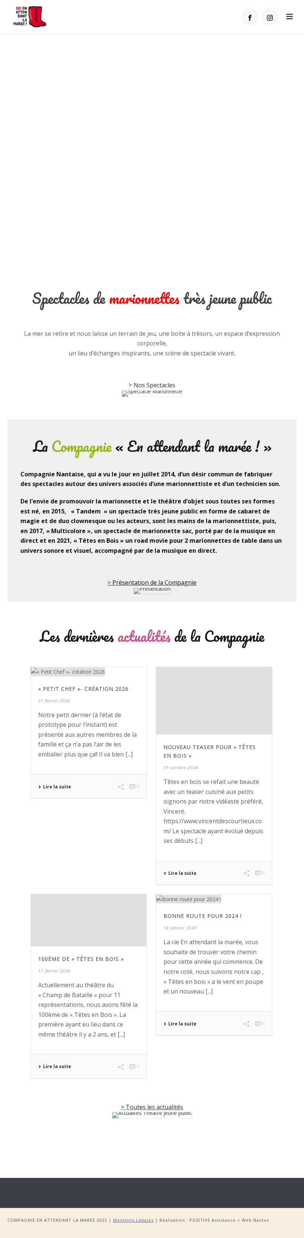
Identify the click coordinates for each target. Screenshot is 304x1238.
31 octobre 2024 (180, 767)
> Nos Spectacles (152, 385)
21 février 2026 (54, 700)
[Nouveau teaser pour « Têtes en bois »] (214, 701)
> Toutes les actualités (152, 1107)
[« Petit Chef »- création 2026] (88, 671)
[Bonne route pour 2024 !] (214, 898)
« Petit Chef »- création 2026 (83, 688)
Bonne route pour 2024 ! (202, 915)
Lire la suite (57, 787)
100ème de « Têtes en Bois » (81, 958)
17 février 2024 (54, 970)
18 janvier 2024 (179, 927)
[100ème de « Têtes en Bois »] (88, 920)
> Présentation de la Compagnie (152, 582)
